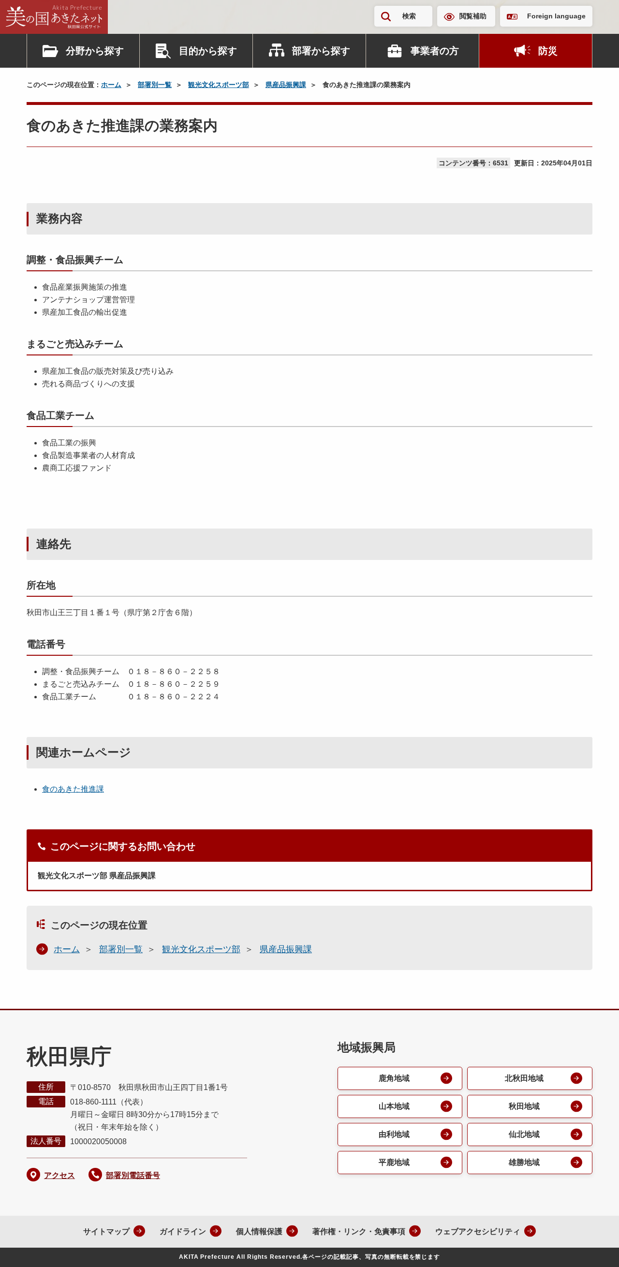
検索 (409, 16)
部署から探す (321, 50)
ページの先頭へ (592, 1246)
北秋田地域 (524, 1078)
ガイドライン (183, 1231)
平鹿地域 (394, 1162)
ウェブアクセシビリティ (477, 1231)
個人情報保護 (259, 1231)
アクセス (59, 1175)
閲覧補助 (472, 16)
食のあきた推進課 (73, 789)
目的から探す (208, 50)
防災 (548, 50)
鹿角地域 (394, 1078)
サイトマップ (106, 1231)
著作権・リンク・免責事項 (358, 1231)
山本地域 (394, 1106)
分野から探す (95, 50)
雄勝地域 (524, 1162)
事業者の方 (435, 50)
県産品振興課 (285, 84)
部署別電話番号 (133, 1175)
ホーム (111, 84)
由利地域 (394, 1134)
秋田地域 (524, 1106)
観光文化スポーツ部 (218, 84)
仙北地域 (524, 1134)
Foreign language (556, 16)
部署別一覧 (155, 84)
